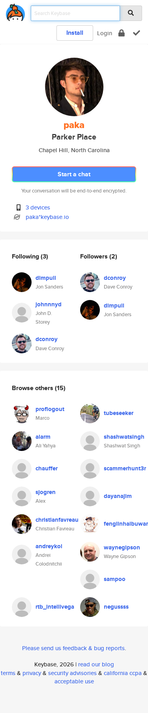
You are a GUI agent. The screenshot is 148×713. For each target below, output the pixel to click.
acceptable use (74, 681)
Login (104, 33)
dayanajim (118, 496)
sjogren (46, 492)
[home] (15, 10)
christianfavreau (57, 519)
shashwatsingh (124, 436)
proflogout (50, 409)
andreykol (49, 546)
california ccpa (123, 673)
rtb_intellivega (55, 606)
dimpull (46, 278)
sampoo (115, 579)
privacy (31, 673)
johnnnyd (49, 304)
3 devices (38, 207)
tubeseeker (118, 413)
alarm (43, 436)
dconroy (47, 339)
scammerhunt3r (125, 468)
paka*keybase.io (47, 217)
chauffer (47, 468)
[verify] (136, 33)
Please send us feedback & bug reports (73, 648)
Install (74, 32)
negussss (116, 606)
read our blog (96, 664)
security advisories (72, 673)
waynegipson (122, 547)
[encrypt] (121, 33)
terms (8, 673)
